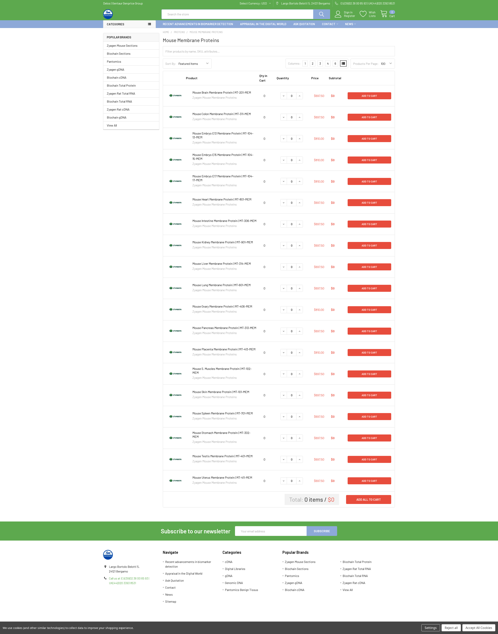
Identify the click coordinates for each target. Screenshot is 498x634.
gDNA (228, 576)
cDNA (228, 562)
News (349, 24)
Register (349, 16)
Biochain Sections (119, 53)
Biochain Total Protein (121, 85)
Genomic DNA (234, 583)
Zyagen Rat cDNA (118, 109)
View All (112, 125)
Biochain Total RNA (119, 101)
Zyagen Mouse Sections (122, 45)
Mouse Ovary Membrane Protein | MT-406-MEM (222, 306)
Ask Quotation (304, 24)
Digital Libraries (235, 569)
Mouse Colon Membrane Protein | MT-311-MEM (221, 114)
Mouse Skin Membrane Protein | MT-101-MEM (220, 392)
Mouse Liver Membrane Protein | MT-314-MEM (221, 263)
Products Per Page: (366, 63)
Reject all (451, 628)
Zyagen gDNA (115, 69)
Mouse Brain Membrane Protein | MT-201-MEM (221, 92)
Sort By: (170, 63)
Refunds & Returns (285, 620)
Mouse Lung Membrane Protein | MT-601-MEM (221, 285)
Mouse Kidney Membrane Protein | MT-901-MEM (222, 242)
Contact (328, 24)
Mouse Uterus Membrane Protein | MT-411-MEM (222, 477)
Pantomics (114, 61)
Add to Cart (369, 95)
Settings (431, 628)
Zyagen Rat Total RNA (121, 93)
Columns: (294, 63)
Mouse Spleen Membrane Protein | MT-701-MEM (222, 413)
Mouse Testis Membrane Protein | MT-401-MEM (222, 456)
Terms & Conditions (139, 620)
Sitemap (170, 601)
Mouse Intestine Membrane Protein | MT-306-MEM (224, 220)
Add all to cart (368, 499)
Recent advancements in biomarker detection (198, 24)
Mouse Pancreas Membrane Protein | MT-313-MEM (224, 328)
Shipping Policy (213, 620)
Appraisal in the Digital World (263, 24)
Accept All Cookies (479, 628)
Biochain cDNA (116, 77)
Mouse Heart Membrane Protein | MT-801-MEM (221, 199)
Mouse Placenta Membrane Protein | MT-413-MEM (223, 349)
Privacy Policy (358, 620)
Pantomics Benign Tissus (241, 590)
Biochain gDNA (116, 117)
